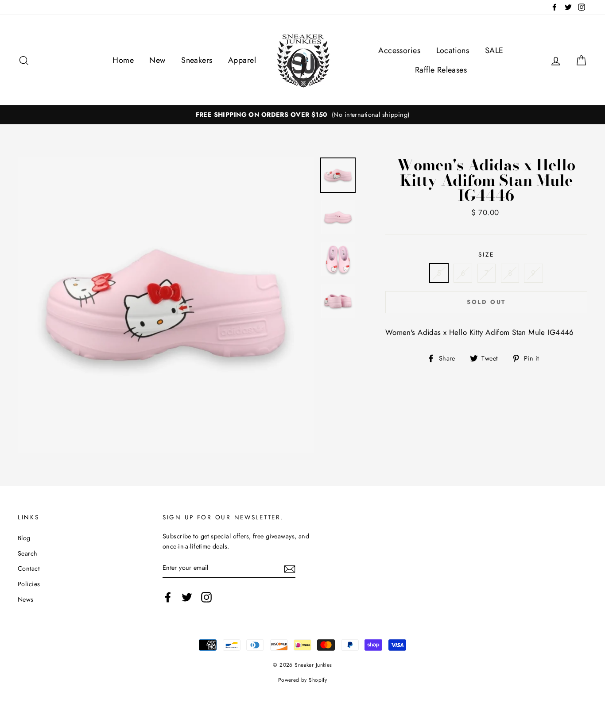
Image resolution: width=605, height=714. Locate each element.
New (157, 60)
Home (123, 60)
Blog (24, 538)
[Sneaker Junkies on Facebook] (168, 597)
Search (28, 553)
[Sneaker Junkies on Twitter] (187, 597)
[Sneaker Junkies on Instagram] (206, 597)
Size (486, 254)
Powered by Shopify (302, 679)
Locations (452, 50)
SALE (494, 50)
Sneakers (196, 60)
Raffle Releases (441, 70)
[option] (302, 115)
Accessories (399, 50)
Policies (29, 584)
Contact (28, 568)
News (26, 599)
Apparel (242, 60)
